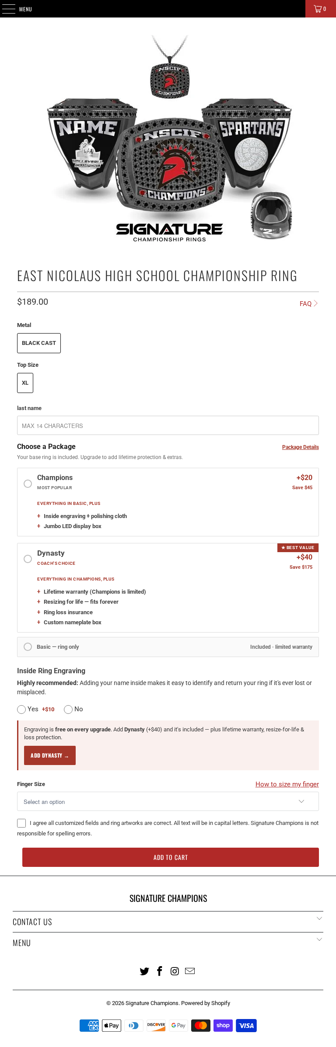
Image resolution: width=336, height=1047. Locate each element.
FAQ (306, 304)
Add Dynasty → (50, 755)
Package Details (300, 447)
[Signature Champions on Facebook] (160, 971)
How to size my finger (287, 784)
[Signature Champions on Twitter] (144, 971)
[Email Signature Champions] (190, 971)
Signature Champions (152, 1003)
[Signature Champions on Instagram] (175, 971)
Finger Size (31, 784)
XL (25, 382)
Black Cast (39, 343)
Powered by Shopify (205, 1003)
